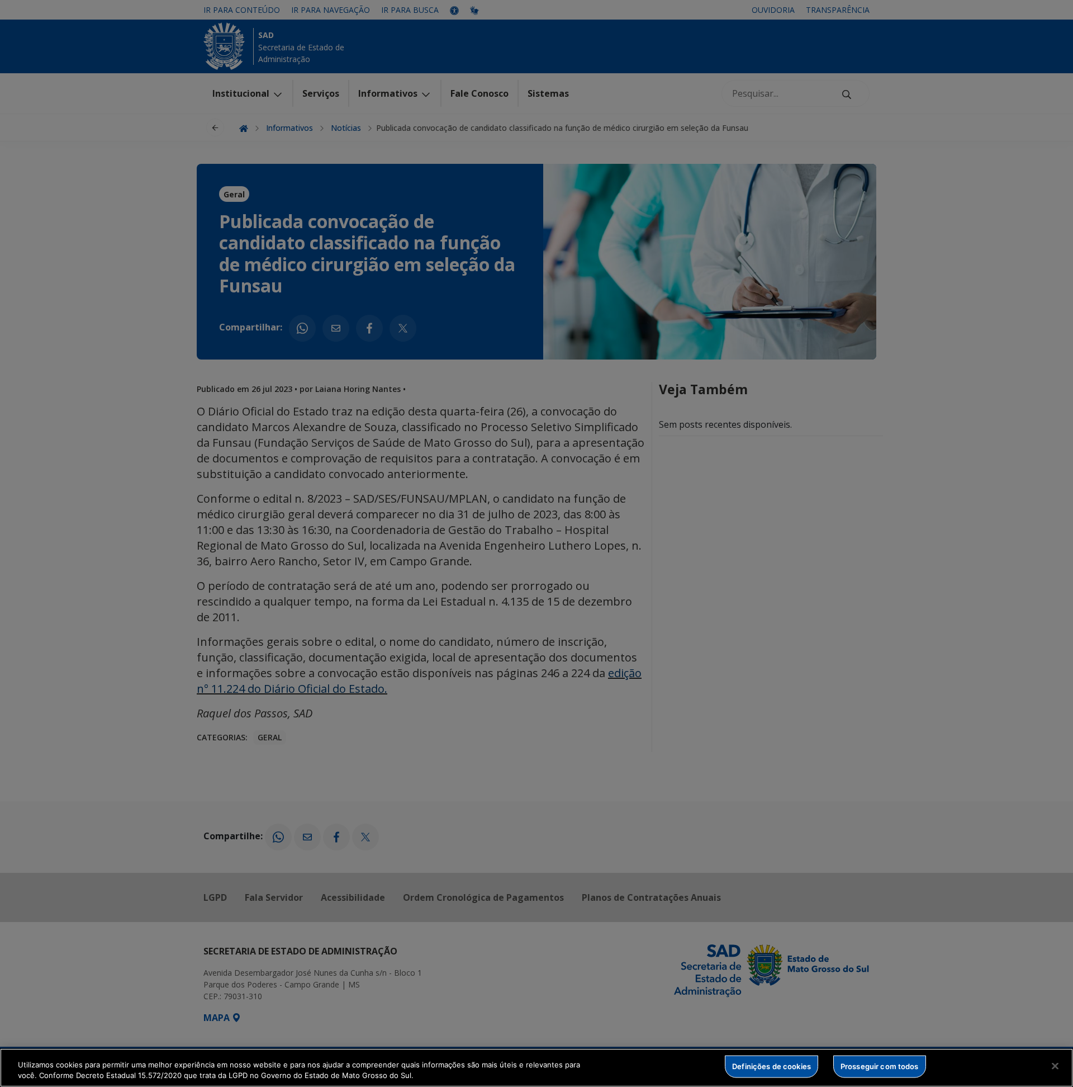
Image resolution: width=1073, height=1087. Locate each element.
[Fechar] (1055, 1066)
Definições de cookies (771, 1066)
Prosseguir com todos (880, 1066)
